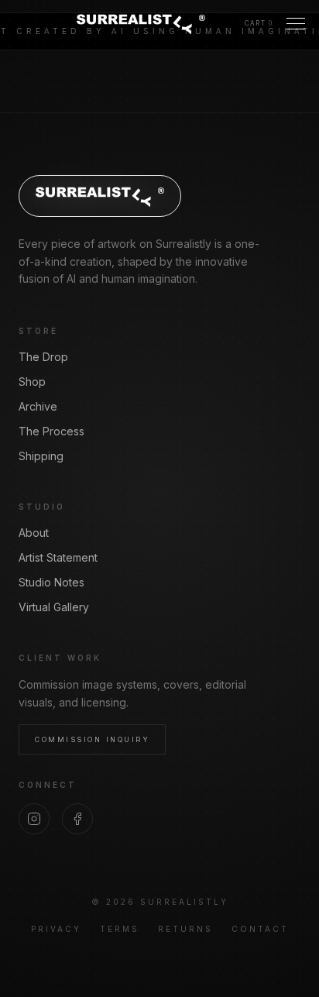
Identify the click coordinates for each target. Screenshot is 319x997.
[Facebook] (77, 818)
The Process (51, 431)
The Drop (43, 356)
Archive (38, 406)
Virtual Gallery (54, 607)
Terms (119, 928)
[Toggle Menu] (296, 23)
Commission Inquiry (92, 739)
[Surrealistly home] (141, 23)
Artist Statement (58, 557)
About (34, 532)
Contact (260, 928)
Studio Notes (51, 582)
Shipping (41, 455)
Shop (32, 381)
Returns (185, 928)
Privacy (56, 928)
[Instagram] (34, 818)
